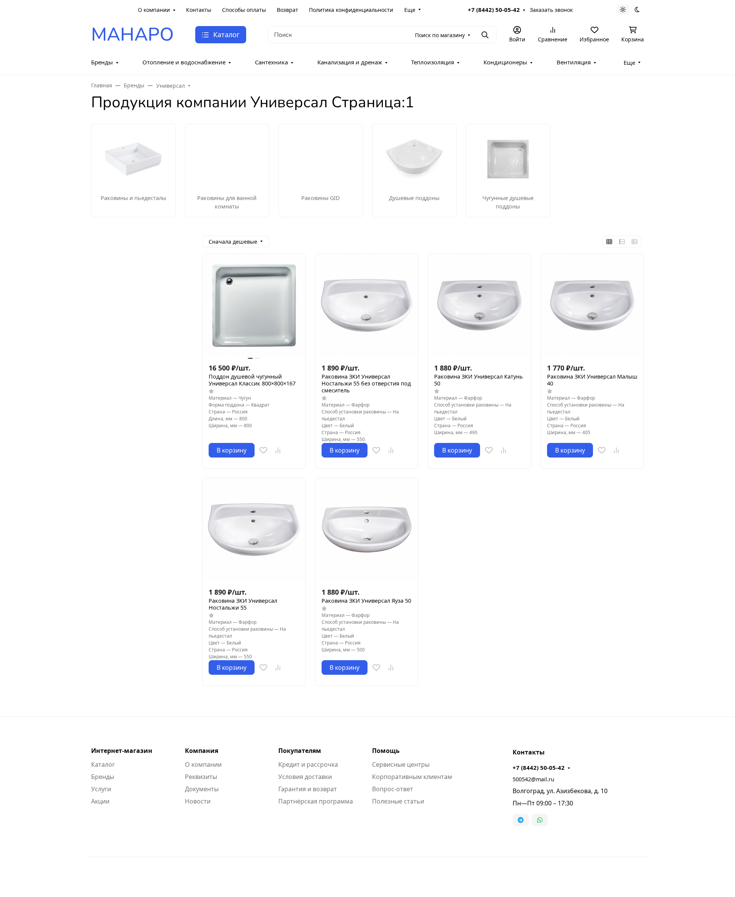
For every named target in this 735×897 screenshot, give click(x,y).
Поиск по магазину (440, 35)
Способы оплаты (244, 9)
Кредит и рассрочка (308, 764)
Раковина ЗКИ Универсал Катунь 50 (478, 380)
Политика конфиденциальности (351, 9)
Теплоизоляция (432, 62)
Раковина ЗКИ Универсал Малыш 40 (592, 380)
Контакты (198, 9)
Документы (202, 789)
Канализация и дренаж (349, 62)
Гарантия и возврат (307, 789)
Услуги (101, 789)
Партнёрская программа (315, 801)
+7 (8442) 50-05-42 (494, 9)
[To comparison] (278, 450)
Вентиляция (574, 62)
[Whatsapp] (540, 820)
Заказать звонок (551, 9)
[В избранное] (263, 450)
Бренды (102, 62)
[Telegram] (521, 820)
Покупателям (299, 751)
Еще (409, 9)
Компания (201, 751)
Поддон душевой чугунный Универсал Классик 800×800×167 (252, 380)
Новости (198, 801)
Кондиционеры (505, 62)
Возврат (287, 9)
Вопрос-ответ (392, 789)
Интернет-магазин (121, 751)
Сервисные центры (401, 764)
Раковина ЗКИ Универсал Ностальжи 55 (243, 604)
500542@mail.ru (533, 779)
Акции (100, 801)
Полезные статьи (398, 801)
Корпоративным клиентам (412, 776)
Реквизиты (201, 776)
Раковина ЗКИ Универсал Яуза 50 (366, 600)
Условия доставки (305, 776)
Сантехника (271, 62)
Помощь (386, 751)
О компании (154, 9)
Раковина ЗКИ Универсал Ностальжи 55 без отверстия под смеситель (366, 383)
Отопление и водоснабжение (183, 62)
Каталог (103, 764)
